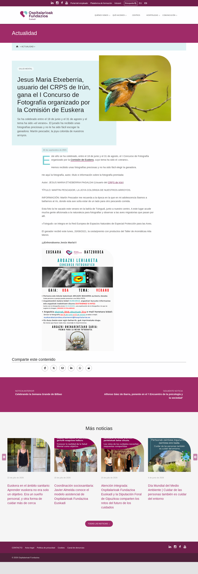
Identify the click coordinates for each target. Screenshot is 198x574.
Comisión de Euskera (82, 159)
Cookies (61, 548)
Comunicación (168, 15)
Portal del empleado (79, 3)
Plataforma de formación (101, 3)
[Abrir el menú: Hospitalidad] (159, 15)
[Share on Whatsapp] (80, 368)
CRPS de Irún (115, 182)
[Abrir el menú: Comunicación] (176, 15)
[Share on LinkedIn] (71, 368)
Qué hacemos (119, 15)
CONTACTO (17, 548)
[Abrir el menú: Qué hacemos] (126, 15)
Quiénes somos (101, 15)
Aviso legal (29, 548)
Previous (3, 457)
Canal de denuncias (75, 548)
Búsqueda (129, 3)
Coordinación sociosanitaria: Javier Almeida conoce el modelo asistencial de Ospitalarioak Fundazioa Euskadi (74, 494)
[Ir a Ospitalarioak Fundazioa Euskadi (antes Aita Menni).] (17, 46)
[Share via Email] (62, 368)
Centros (136, 15)
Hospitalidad (152, 15)
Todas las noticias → (99, 524)
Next (194, 457)
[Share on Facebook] (45, 368)
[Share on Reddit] (89, 368)
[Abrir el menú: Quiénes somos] (109, 15)
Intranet (117, 3)
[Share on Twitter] (54, 368)
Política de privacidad (46, 548)
